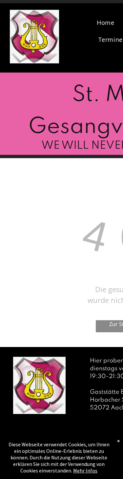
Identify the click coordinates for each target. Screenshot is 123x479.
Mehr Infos (85, 470)
